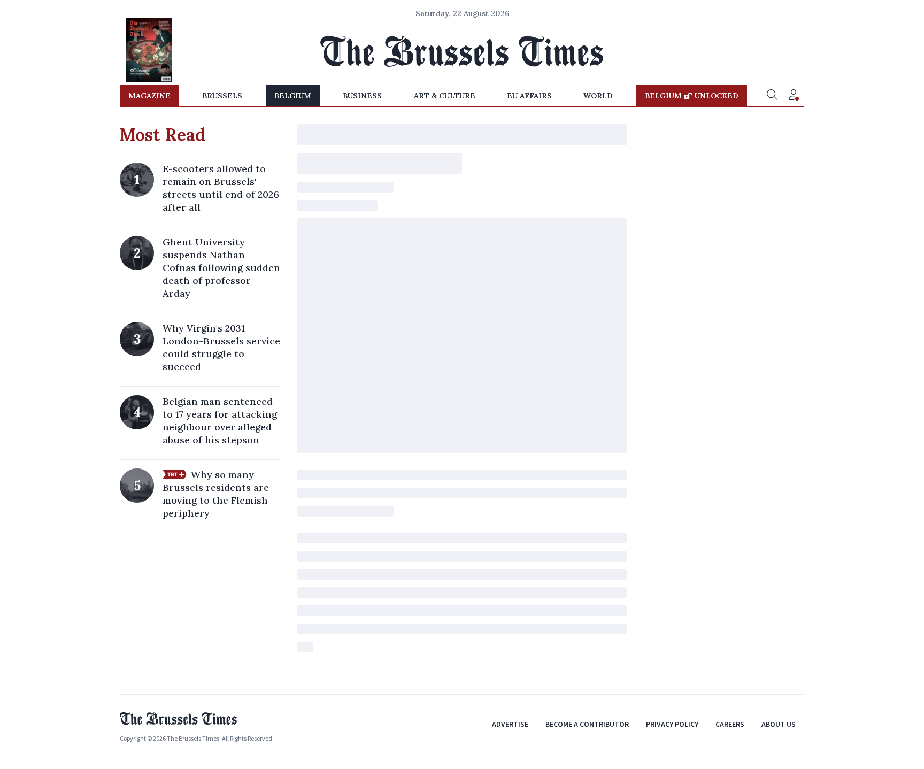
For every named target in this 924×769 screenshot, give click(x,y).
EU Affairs (529, 96)
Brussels (222, 96)
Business (362, 96)
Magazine (149, 96)
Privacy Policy (672, 724)
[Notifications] (793, 95)
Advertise (510, 724)
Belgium (292, 96)
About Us (778, 724)
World (598, 96)
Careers (729, 724)
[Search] (772, 95)
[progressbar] (462, 134)
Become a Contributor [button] (587, 724)
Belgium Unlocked (691, 96)
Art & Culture (444, 96)
